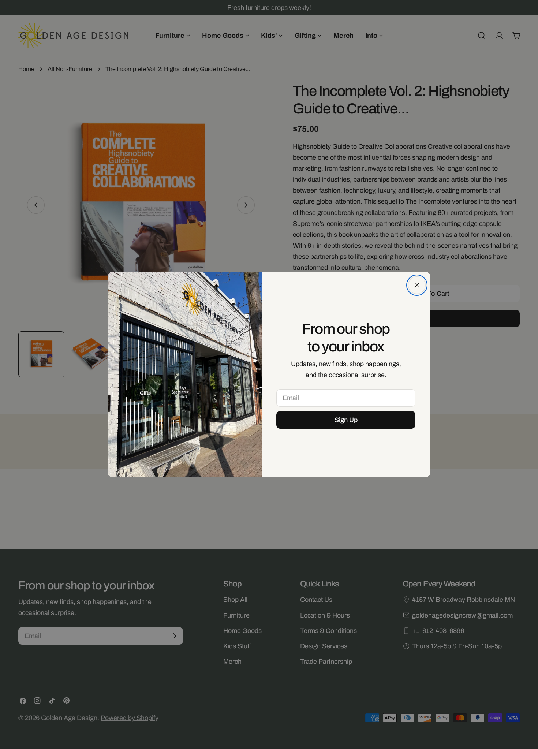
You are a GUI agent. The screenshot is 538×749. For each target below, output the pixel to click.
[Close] (417, 285)
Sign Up (346, 420)
